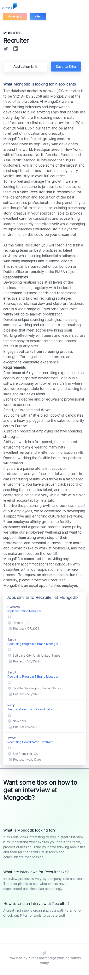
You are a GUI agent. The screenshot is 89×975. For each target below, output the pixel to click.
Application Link (25, 66)
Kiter (38, 16)
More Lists (15, 16)
